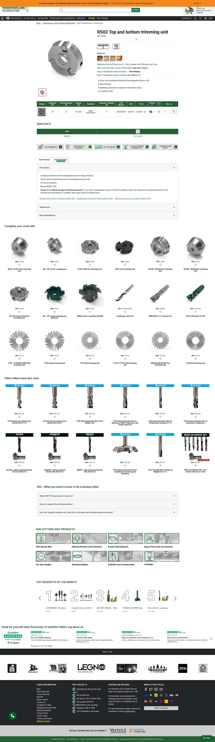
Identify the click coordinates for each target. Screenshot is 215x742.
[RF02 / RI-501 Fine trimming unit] (19, 245)
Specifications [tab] (44, 160)
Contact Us (41, 702)
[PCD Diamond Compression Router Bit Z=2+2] (55, 397)
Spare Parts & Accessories (62, 18)
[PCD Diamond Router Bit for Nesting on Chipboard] (195, 397)
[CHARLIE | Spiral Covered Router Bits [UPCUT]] (55, 446)
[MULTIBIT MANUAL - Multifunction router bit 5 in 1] (111, 595)
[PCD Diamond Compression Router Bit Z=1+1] (19, 397)
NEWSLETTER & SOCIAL (154, 685)
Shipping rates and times (46, 708)
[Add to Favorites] (159, 112)
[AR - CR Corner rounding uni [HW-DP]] (55, 292)
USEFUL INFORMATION (46, 685)
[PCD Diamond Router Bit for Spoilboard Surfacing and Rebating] (125, 446)
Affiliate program (43, 721)
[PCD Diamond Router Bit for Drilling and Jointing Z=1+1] (160, 397)
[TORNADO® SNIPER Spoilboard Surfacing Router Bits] (137, 595)
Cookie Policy (42, 716)
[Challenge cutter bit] (125, 292)
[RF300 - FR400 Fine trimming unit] (195, 245)
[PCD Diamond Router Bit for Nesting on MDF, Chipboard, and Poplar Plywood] (125, 397)
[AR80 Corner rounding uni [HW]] (90, 292)
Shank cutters (42, 700)
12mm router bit (43, 694)
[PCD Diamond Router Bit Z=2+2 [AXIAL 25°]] (90, 397)
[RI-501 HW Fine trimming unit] (90, 245)
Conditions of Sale (44, 705)
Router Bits (16, 18)
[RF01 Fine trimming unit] (125, 245)
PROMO (91, 18)
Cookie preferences (44, 718)
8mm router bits (43, 691)
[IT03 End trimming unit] (195, 339)
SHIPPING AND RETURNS (118, 685)
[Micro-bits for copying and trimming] (162, 595)
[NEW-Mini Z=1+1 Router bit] (160, 292)
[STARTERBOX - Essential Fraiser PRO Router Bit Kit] (60, 595)
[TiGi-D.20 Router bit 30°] (195, 292)
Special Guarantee (44, 710)
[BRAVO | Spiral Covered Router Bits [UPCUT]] (90, 446)
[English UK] (205, 18)
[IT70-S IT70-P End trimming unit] (125, 339)
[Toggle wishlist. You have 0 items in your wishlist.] (200, 18)
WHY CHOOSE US (79, 685)
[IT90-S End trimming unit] (55, 339)
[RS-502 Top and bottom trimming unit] (19, 292)
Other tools (30, 18)
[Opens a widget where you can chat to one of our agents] (206, 738)
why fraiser (102, 18)
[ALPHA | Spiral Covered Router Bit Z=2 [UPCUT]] (19, 446)
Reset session (161, 708)
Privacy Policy (42, 713)
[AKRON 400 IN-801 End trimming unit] (160, 339)
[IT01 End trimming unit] (90, 339)
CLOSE (197, 3)
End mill (40, 697)
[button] (13, 716)
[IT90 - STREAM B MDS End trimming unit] (19, 339)
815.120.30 (137, 136)
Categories (42, 18)
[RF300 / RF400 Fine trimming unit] (160, 245)
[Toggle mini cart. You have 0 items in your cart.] (195, 18)
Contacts (186, 18)
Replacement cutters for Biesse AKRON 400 (59, 23)
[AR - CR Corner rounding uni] (55, 245)
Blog (38, 689)
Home (38, 23)
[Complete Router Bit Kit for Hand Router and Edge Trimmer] (86, 595)
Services (81, 18)
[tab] (60, 160)
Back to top (107, 652)
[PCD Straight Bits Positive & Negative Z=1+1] (160, 446)
